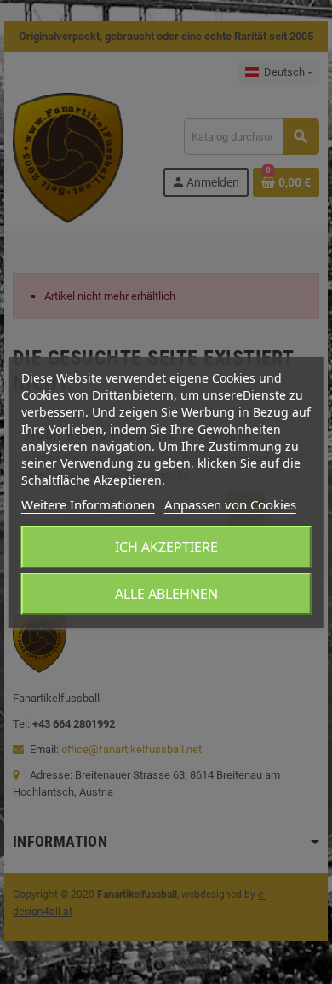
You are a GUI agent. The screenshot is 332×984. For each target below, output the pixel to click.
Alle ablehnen (166, 593)
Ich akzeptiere (166, 547)
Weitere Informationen (88, 504)
